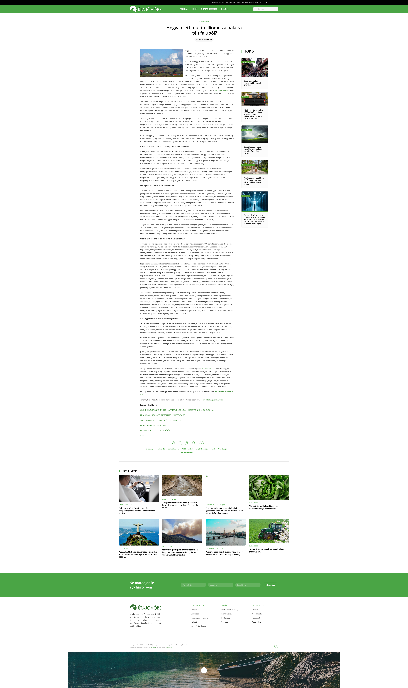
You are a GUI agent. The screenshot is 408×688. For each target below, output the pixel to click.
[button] (204, 670)
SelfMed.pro (154, 647)
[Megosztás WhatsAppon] (187, 443)
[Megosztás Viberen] (202, 443)
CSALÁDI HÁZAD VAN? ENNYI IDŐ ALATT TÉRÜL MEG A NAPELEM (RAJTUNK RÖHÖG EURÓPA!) (177, 410)
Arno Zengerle (223, 449)
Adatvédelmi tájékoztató (253, 2)
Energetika (204, 22)
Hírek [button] (194, 9)
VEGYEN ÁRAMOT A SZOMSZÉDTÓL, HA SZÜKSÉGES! (160, 420)
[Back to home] (146, 9)
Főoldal (183, 9)
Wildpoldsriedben (222, 90)
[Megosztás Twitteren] (173, 443)
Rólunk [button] (224, 9)
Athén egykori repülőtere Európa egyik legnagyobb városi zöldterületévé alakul (254, 181)
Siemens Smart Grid (187, 453)
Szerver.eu (169, 647)
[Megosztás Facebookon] (180, 443)
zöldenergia (150, 449)
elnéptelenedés (173, 449)
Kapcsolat (240, 2)
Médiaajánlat (230, 2)
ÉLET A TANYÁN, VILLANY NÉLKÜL (153, 425)
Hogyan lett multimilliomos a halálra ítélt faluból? (204, 30)
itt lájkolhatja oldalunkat (213, 400)
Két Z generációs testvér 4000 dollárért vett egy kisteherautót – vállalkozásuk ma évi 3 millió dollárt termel (253, 114)
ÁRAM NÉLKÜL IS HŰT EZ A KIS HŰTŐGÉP (156, 430)
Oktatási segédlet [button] (209, 9)
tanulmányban (208, 369)
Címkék (221, 2)
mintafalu (161, 449)
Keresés (215, 2)
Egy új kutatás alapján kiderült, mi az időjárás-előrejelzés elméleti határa (253, 150)
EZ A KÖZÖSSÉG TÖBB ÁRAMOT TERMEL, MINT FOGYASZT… (163, 415)
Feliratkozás (270, 585)
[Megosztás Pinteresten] (194, 443)
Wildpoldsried (187, 449)
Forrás (141, 435)
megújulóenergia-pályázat (205, 449)
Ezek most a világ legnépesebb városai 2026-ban (252, 83)
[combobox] (265, 9)
